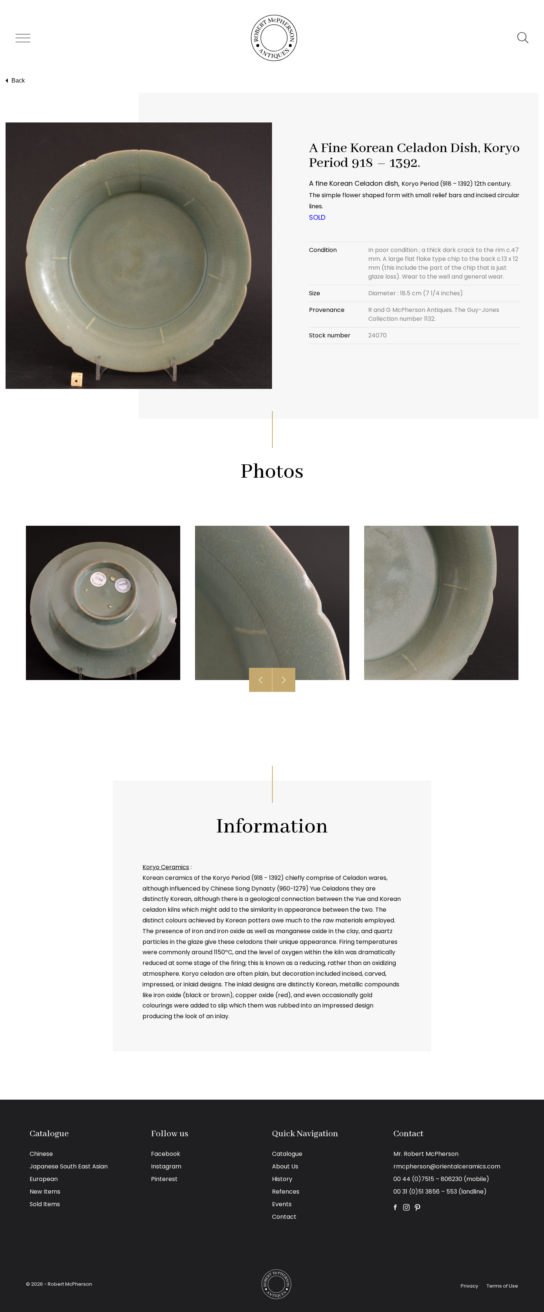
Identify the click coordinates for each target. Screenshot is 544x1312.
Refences (285, 1191)
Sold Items (45, 1204)
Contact (284, 1216)
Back (18, 80)
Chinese (41, 1154)
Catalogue (287, 1154)
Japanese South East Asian (69, 1166)
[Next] (283, 680)
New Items (45, 1191)
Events (282, 1204)
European (44, 1179)
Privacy (469, 1285)
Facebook (165, 1154)
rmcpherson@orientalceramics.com (446, 1166)
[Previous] (260, 680)
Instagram (166, 1166)
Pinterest (164, 1179)
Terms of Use (502, 1285)
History (282, 1179)
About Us (285, 1166)
